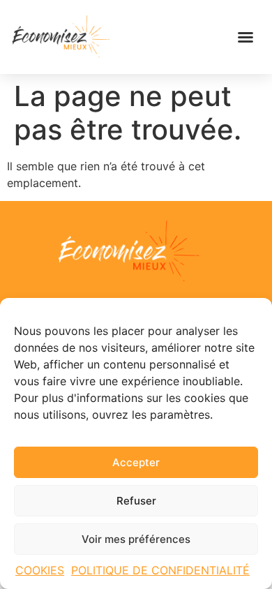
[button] (245, 37)
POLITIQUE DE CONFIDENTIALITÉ (160, 570)
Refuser (136, 500)
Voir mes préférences (136, 539)
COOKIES (39, 570)
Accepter (136, 462)
